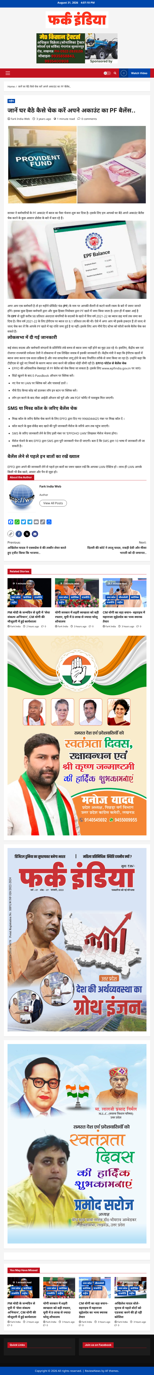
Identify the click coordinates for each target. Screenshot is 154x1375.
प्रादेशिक (27, 597)
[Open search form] (115, 73)
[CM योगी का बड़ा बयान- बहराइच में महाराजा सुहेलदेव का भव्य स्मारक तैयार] (124, 592)
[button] (8, 73)
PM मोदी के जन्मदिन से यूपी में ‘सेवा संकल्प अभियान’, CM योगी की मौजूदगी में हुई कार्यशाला (29, 616)
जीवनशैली (123, 597)
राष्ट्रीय (11, 100)
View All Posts (53, 503)
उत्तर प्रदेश (15, 597)
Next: (116, 547)
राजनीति (38, 597)
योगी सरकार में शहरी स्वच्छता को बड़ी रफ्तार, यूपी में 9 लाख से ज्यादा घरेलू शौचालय (77, 616)
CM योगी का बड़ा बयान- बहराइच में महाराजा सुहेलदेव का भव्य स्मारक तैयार (124, 616)
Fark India (15, 626)
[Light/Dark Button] (107, 73)
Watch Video (139, 72)
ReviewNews (93, 1371)
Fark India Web (20, 119)
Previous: (37, 547)
